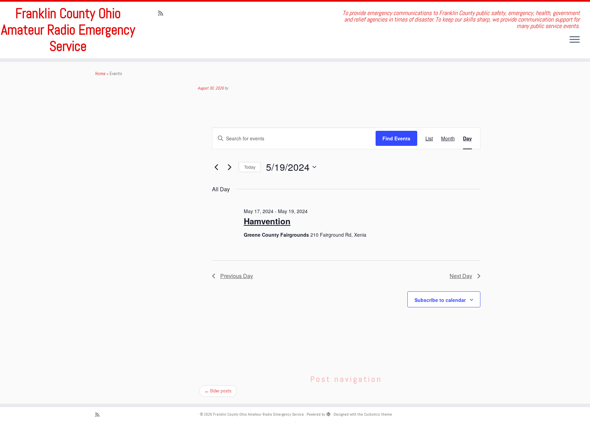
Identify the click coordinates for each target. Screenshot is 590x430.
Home (100, 74)
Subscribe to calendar (440, 299)
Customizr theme (378, 414)
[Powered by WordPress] (328, 413)
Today (249, 167)
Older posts (218, 391)
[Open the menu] (575, 40)
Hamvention (267, 221)
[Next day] (229, 167)
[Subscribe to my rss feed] (163, 13)
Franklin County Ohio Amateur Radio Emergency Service (68, 30)
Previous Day (236, 276)
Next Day (461, 276)
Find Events (396, 138)
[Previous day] (216, 167)
